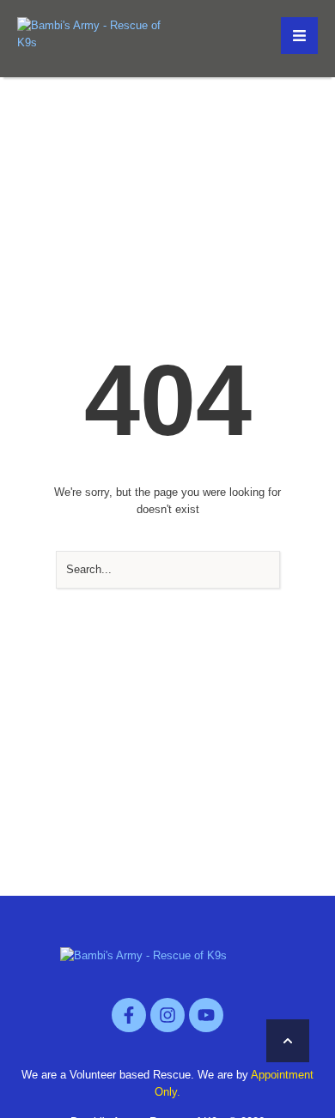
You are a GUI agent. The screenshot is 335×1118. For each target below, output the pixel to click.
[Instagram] (167, 1015)
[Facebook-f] (129, 1015)
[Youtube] (206, 1015)
